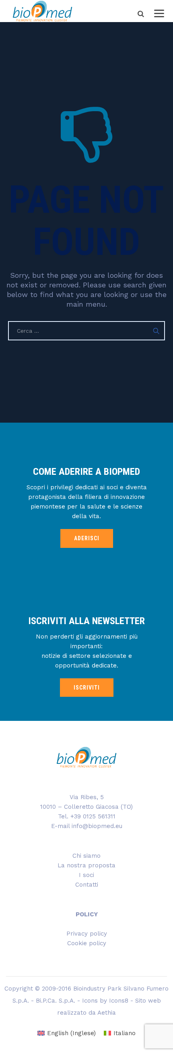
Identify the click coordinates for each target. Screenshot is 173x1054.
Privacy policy (86, 933)
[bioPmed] (42, 11)
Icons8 (118, 1000)
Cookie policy (86, 943)
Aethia (106, 1012)
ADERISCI (86, 538)
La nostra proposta (86, 865)
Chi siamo (86, 855)
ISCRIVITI (87, 687)
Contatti (86, 884)
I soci (86, 875)
